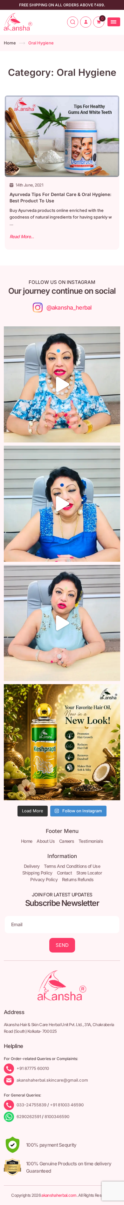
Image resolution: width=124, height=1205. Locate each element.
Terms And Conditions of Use (72, 866)
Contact (64, 872)
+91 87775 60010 (33, 1068)
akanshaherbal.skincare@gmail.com (52, 1080)
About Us (46, 841)
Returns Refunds (78, 879)
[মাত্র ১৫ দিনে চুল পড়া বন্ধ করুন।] (62, 623)
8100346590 (57, 1116)
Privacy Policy (43, 879)
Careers (66, 841)
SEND (62, 945)
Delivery (32, 866)
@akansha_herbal (69, 307)
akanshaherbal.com (58, 1195)
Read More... (22, 236)
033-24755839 (31, 1104)
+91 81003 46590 (67, 1104)
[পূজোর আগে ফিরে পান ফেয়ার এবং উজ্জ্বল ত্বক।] (62, 504)
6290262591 (29, 1116)
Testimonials (91, 841)
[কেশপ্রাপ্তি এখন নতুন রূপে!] (62, 742)
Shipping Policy (37, 872)
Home (10, 42)
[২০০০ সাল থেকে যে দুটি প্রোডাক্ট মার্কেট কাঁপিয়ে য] (62, 384)
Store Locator (89, 872)
